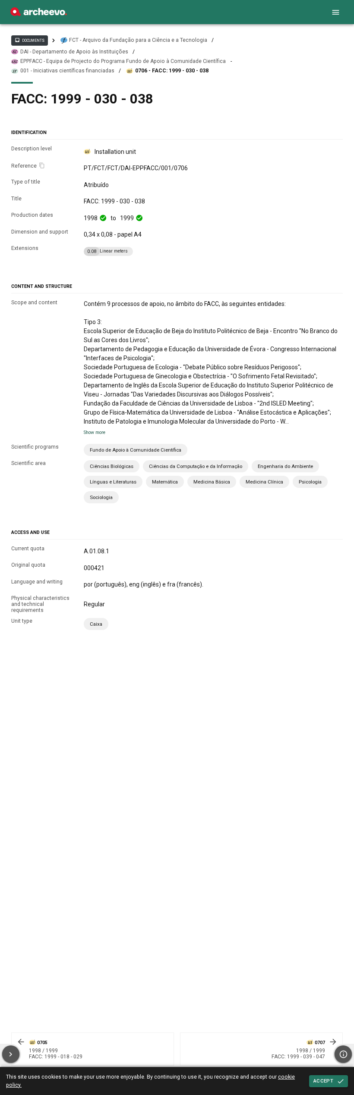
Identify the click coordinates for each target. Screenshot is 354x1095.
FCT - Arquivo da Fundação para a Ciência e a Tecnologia (138, 40)
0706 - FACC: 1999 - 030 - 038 (172, 71)
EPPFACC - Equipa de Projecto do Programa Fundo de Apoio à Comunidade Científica (123, 61)
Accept (323, 1081)
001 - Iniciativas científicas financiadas (67, 71)
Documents (29, 40)
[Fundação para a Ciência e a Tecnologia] (38, 13)
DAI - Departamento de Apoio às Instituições (74, 52)
